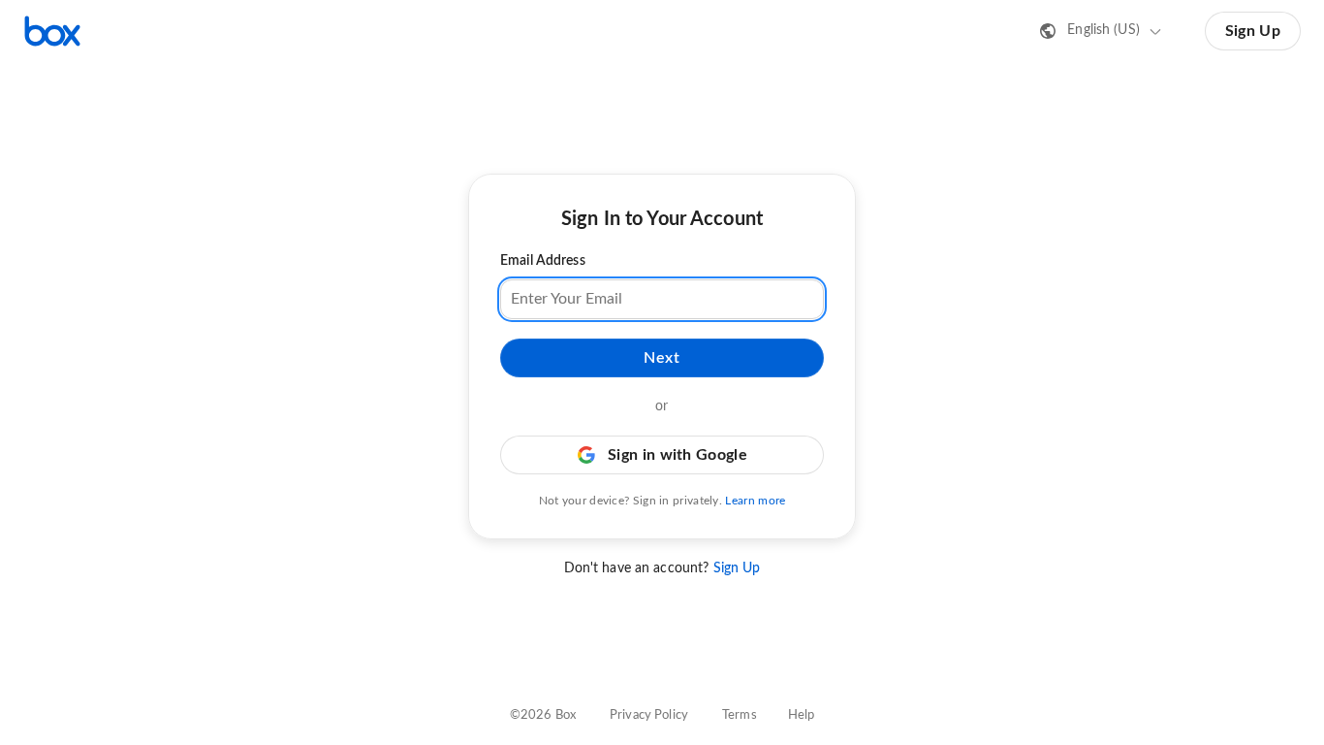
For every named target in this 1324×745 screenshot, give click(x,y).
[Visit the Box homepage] (52, 31)
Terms (739, 715)
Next (661, 358)
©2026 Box (543, 715)
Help (801, 715)
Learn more (755, 500)
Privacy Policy (649, 715)
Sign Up (1252, 31)
